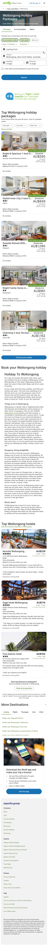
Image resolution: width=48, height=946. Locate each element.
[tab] (6, 29)
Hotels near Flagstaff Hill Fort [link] (12, 718)
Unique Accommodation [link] (11, 860)
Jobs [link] (5, 815)
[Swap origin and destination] (43, 52)
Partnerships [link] (7, 822)
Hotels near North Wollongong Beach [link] (15, 735)
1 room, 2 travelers (8, 44)
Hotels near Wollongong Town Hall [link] (14, 727)
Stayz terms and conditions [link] (12, 887)
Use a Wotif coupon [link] (10, 911)
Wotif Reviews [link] (8, 867)
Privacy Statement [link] (9, 877)
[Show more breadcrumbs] (3, 9)
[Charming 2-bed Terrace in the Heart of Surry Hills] (24, 342)
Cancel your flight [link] (9, 904)
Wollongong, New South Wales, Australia (23, 57)
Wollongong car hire (11, 413)
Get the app (24, 791)
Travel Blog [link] (7, 864)
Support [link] (6, 897)
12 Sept (33, 64)
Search (24, 77)
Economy (23, 44)
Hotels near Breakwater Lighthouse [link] (15, 722)
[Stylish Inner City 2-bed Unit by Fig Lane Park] (24, 208)
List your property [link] (9, 819)
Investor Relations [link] (9, 830)
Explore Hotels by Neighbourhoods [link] (14, 846)
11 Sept (9, 64)
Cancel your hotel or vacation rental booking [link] (17, 900)
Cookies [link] (6, 880)
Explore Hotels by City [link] (10, 853)
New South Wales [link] (12, 9)
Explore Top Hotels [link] (9, 857)
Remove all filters (6, 129)
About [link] (5, 812)
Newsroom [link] (7, 826)
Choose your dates (24, 357)
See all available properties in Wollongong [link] (16, 527)
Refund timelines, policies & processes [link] (15, 907)
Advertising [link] (7, 833)
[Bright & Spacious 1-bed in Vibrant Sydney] (24, 163)
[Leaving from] (24, 49)
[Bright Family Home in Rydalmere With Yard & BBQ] (24, 297)
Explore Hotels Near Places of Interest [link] (15, 850)
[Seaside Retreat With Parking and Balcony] (24, 252)
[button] (24, 704)
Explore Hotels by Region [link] (11, 842)
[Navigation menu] (44, 3)
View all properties (24, 688)
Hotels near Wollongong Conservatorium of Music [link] (20, 731)
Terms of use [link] (7, 884)
